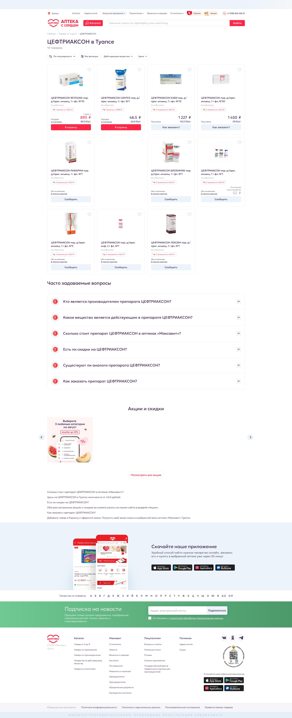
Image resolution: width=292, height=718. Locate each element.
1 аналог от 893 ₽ (114, 109)
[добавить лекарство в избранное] (89, 69)
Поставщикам (116, 666)
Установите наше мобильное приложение (224, 674)
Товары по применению (85, 649)
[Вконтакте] (224, 637)
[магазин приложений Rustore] (225, 568)
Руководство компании (120, 693)
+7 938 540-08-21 (236, 13)
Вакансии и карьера (119, 655)
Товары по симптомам (84, 669)
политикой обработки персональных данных (196, 618)
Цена (141, 56)
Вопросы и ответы (153, 644)
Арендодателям (117, 676)
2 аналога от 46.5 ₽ (215, 109)
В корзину (71, 127)
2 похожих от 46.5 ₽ (165, 109)
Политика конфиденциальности (99, 707)
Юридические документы (121, 687)
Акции (183, 649)
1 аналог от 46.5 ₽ (64, 109)
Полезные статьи (152, 649)
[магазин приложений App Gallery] (204, 568)
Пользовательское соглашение (182, 707)
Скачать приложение (154, 660)
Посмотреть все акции (146, 475)
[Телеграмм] (241, 637)
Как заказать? (171, 127)
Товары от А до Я (82, 644)
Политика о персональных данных (141, 707)
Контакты (113, 660)
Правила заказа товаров (219, 707)
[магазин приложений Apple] (161, 568)
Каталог (95, 23)
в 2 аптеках (56, 121)
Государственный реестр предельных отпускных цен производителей (157, 669)
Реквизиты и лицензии (120, 671)
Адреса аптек (186, 644)
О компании (115, 644)
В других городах (59, 194)
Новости (113, 649)
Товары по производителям (87, 655)
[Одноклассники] (232, 637)
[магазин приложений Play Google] (182, 568)
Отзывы (148, 655)
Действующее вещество (117, 56)
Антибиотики (57, 105)
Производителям (117, 682)
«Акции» (153, 507)
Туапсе (55, 13)
